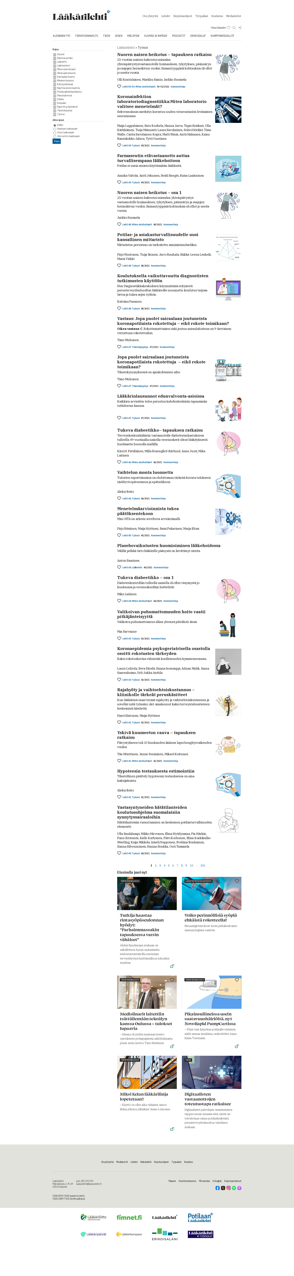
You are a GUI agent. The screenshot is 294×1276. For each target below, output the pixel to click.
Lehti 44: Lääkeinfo (132, 567)
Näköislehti (145, 1161)
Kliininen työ (61, 35)
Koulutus (217, 16)
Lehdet (165, 16)
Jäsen (118, 35)
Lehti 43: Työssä (131, 638)
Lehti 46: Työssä (131, 498)
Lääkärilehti (126, 48)
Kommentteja (178, 86)
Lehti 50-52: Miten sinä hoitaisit (139, 86)
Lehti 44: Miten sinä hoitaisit (137, 601)
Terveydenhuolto (86, 35)
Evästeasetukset (232, 1181)
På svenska (204, 1181)
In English (217, 1181)
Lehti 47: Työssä (131, 418)
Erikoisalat (198, 35)
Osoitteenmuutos (187, 1181)
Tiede (106, 35)
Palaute (172, 1181)
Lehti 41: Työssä (131, 797)
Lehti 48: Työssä (131, 265)
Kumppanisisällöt (222, 35)
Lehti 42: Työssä (131, 722)
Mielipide (133, 35)
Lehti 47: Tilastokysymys (135, 347)
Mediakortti (122, 1161)
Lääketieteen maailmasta (198, 881)
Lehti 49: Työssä (131, 145)
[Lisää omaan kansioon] (119, 87)
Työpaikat (201, 16)
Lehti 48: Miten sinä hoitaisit (137, 224)
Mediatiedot (233, 16)
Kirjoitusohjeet (183, 16)
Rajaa (57, 141)
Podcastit (179, 35)
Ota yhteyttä (150, 16)
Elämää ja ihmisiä (155, 35)
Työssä (143, 48)
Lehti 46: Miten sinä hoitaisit (137, 462)
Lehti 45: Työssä (131, 535)
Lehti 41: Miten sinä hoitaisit (137, 761)
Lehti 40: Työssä (131, 853)
